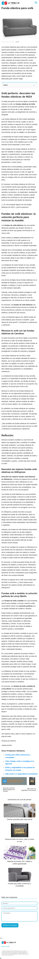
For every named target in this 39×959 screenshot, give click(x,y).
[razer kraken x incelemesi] (19, 958)
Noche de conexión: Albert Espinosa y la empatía (9, 789)
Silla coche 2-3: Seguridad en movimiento (21, 774)
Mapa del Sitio (5, 946)
